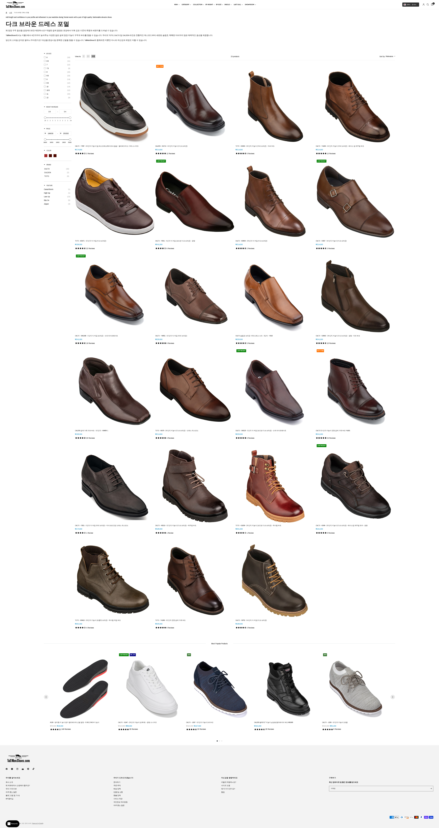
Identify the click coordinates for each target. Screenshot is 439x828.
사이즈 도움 (225, 785)
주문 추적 (117, 785)
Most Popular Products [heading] (219, 643)
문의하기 (117, 782)
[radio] (84, 56)
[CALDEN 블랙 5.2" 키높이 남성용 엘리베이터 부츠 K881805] (287, 686)
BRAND (48, 165)
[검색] (428, 4)
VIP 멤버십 (9, 799)
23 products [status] (235, 56)
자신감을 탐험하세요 (229, 778)
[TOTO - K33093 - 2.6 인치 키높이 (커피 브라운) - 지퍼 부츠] (275, 103)
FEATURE (49, 185)
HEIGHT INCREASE (52, 107)
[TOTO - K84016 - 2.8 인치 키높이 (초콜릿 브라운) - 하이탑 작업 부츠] (114, 577)
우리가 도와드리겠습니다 (123, 778)
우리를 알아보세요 (13, 778)
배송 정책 (117, 789)
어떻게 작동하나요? (228, 782)
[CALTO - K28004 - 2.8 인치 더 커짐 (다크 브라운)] (275, 198)
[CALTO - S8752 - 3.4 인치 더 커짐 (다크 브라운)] (275, 577)
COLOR (48, 150)
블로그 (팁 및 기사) (13, 795)
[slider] (45, 117)
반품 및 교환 (118, 792)
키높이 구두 (73, 35)
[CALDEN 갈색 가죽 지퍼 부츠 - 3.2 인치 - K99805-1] (114, 388)
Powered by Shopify (37, 823)
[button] (387, 56)
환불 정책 (117, 795)
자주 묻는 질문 (11, 792)
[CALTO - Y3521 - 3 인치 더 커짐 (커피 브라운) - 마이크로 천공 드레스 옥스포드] (114, 483)
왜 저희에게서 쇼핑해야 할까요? (18, 785)
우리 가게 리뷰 (11, 789)
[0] (431, 4)
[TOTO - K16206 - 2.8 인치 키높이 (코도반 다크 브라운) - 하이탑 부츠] (275, 483)
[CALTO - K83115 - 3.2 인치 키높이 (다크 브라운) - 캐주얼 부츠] (195, 483)
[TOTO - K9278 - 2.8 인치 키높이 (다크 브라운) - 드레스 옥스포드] (195, 388)
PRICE (48, 129)
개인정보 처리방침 (121, 802)
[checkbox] (57, 57)
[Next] (393, 697)
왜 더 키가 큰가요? (228, 789)
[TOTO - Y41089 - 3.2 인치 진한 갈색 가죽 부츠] (195, 577)
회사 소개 (9, 782)
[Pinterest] (29, 768)
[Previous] (46, 697)
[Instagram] (18, 768)
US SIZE (48, 54)
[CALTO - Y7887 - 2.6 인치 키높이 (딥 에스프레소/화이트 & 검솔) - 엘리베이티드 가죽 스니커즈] (114, 103)
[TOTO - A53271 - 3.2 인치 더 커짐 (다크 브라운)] (114, 198)
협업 (223, 792)
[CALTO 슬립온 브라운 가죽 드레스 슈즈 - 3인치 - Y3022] (275, 293)
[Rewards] (12, 823)
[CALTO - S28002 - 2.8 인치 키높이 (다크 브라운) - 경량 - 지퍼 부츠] (355, 293)
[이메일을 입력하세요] (431, 788)
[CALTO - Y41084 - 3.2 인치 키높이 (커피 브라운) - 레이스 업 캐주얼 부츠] (355, 103)
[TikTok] (35, 768)
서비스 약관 (118, 799)
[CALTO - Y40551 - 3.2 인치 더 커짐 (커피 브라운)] (195, 293)
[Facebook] (8, 768)
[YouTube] (24, 769)
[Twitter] (13, 768)
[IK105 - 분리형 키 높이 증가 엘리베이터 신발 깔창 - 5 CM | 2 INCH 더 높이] (83, 686)
